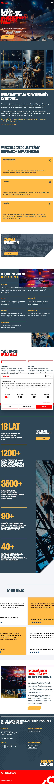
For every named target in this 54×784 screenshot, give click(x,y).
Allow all (44, 406)
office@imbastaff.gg (34, 731)
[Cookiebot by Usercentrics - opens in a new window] (46, 376)
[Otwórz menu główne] (52, 3)
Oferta (7, 36)
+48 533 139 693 (33, 745)
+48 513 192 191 (32, 748)
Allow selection (27, 406)
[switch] (20, 397)
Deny (10, 406)
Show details (46, 402)
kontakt (11, 253)
